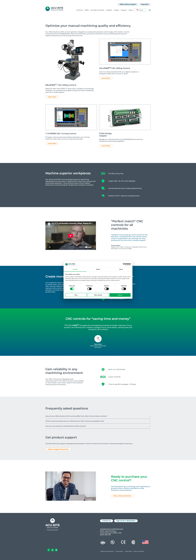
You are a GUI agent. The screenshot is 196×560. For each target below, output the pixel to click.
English (140, 10)
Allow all (120, 295)
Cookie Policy (128, 551)
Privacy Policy (119, 551)
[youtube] (56, 549)
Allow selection (98, 295)
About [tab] (121, 269)
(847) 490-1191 (105, 535)
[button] (98, 416)
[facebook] (48, 549)
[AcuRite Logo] (54, 7)
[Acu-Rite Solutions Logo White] (52, 519)
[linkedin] (52, 549)
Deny (76, 295)
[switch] (89, 289)
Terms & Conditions (139, 551)
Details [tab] (98, 269)
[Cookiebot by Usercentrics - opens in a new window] (124, 264)
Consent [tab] (75, 269)
